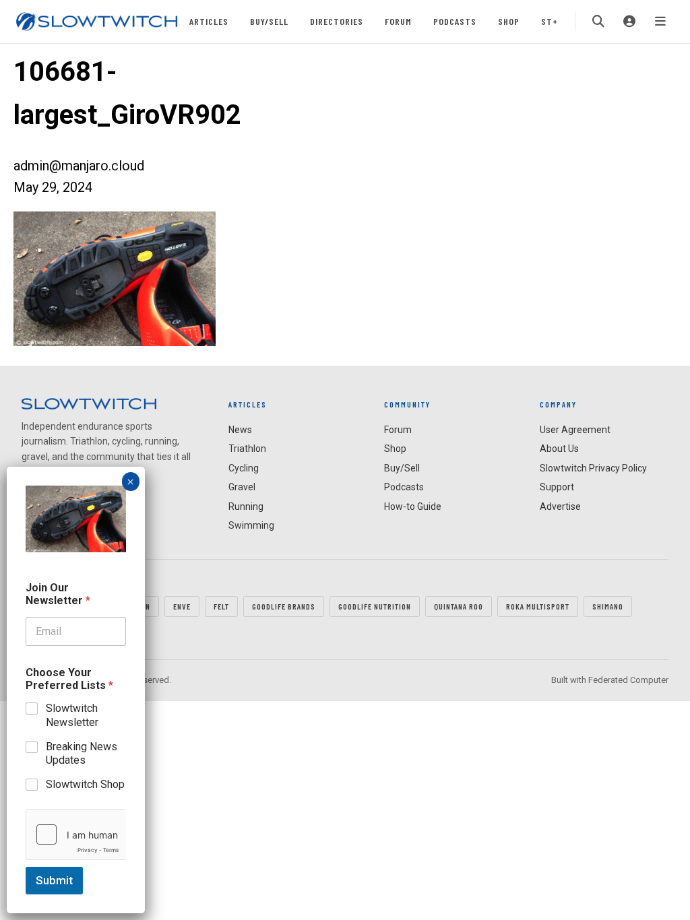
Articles (208, 21)
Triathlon (247, 448)
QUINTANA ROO (458, 606)
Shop (509, 21)
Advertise (560, 506)
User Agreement (575, 429)
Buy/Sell (269, 21)
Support (557, 487)
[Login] (629, 21)
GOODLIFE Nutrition (374, 606)
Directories (336, 21)
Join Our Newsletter (58, 594)
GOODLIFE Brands (283, 606)
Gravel (241, 487)
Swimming (251, 525)
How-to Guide (412, 506)
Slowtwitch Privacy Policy (593, 468)
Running (245, 506)
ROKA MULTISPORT (537, 606)
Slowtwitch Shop (85, 784)
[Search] (598, 21)
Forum (398, 21)
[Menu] (660, 21)
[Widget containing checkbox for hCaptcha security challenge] (76, 834)
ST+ (549, 21)
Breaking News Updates (81, 753)
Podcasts (454, 21)
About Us (559, 448)
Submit (54, 880)
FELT (221, 606)
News (240, 429)
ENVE (182, 606)
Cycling (243, 468)
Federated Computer (628, 680)
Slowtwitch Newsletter (72, 715)
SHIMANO (607, 606)
